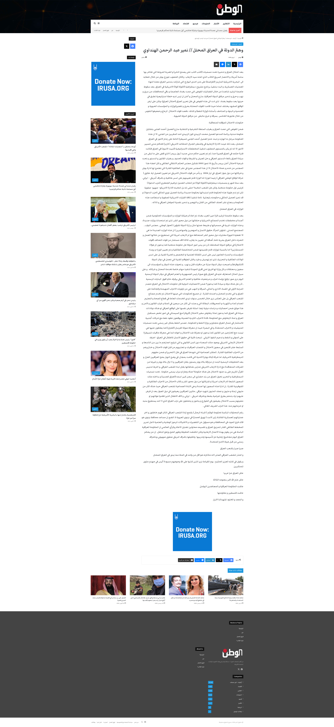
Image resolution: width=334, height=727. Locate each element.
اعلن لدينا (99, 722)
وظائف (93, 722)
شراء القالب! (97, 30)
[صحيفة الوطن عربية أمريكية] (229, 9)
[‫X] (238, 669)
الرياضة (176, 23)
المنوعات (206, 23)
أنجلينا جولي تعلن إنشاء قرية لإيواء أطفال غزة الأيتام (114, 378)
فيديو (195, 23)
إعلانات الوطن (238, 712)
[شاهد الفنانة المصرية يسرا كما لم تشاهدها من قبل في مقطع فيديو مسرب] (186, 585)
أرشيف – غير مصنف (236, 682)
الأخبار (216, 23)
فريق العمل (106, 30)
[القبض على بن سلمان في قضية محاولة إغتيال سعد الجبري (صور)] (108, 585)
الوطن (239, 57)
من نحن (136, 722)
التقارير (226, 23)
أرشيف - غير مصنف (231, 38)
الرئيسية (237, 23)
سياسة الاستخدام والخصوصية (125, 722)
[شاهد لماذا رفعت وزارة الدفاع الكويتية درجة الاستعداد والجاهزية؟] (225, 585)
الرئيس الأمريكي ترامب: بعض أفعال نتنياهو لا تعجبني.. (204, 30)
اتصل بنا (105, 722)
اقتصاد (186, 23)
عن (112, 30)
